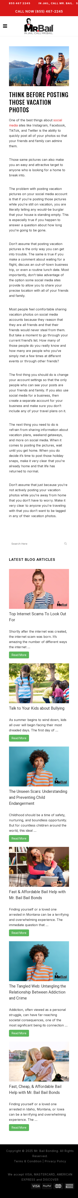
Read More (19, 655)
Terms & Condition (28, 1161)
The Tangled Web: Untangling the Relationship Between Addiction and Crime (37, 992)
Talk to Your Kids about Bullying (36, 708)
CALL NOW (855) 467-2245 (39, 11)
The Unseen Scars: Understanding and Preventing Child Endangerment (38, 797)
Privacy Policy (55, 1161)
